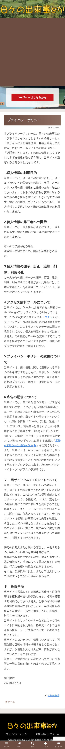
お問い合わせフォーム (47, 734)
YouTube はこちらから (32, 97)
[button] (58, 454)
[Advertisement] (32, 52)
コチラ (49, 317)
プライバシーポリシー (17, 734)
